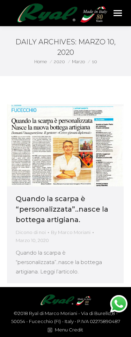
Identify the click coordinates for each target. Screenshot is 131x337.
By (70, 232)
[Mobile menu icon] (117, 13)
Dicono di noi (31, 232)
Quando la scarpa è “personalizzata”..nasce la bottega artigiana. (62, 209)
